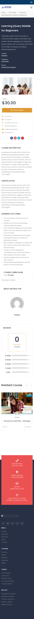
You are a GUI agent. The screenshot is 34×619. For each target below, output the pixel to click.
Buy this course (17, 110)
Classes (4, 531)
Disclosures (5, 576)
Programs (4, 534)
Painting (4, 552)
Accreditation (6, 573)
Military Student (6, 604)
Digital (3, 563)
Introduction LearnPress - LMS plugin (17, 421)
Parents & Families (7, 596)
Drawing (4, 558)
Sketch (3, 555)
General (28, 427)
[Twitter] (18, 138)
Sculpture (4, 560)
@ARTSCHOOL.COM (17, 489)
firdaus (4, 56)
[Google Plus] (15, 138)
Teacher (3, 53)
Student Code (6, 578)
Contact (4, 542)
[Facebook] (11, 138)
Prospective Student (8, 594)
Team (3, 540)
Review (3, 65)
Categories (4, 59)
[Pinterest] (22, 138)
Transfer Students (7, 599)
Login (31, 2)
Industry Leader (6, 602)
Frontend (5, 62)
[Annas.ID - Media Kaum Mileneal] (6, 7)
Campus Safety (6, 584)
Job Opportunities (7, 581)
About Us (4, 537)
